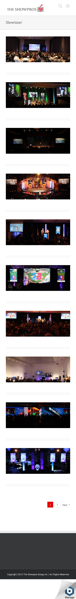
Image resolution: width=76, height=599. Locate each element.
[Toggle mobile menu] (68, 6)
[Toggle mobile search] (60, 6)
